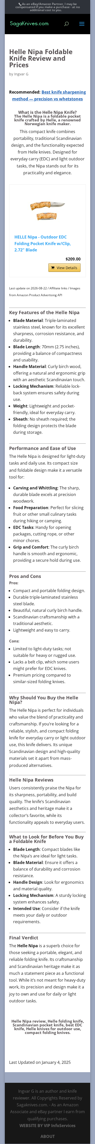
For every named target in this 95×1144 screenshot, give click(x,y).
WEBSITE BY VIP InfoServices (47, 1125)
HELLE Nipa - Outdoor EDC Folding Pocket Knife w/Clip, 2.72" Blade (42, 243)
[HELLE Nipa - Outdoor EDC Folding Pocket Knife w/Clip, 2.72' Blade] (47, 210)
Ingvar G (21, 74)
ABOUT (48, 1136)
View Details (67, 267)
